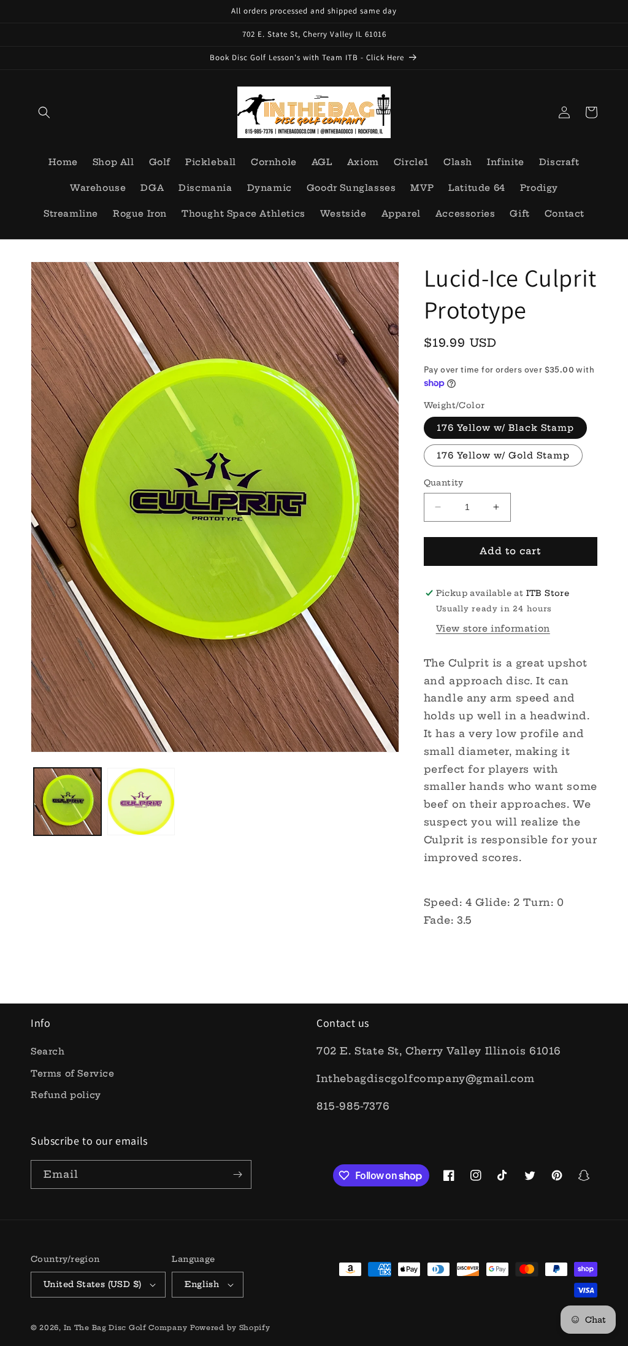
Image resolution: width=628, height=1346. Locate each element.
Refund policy (66, 1094)
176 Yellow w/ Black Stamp (505, 427)
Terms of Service (73, 1073)
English (202, 1284)
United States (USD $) (92, 1284)
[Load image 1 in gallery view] (67, 801)
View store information (493, 628)
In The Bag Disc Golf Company (126, 1327)
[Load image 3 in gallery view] (141, 801)
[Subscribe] (237, 1174)
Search (48, 1051)
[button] (44, 112)
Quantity (444, 482)
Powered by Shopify (230, 1327)
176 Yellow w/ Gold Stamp (503, 455)
